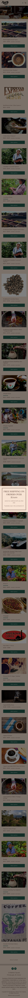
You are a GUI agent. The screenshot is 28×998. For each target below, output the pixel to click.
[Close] (27, 484)
